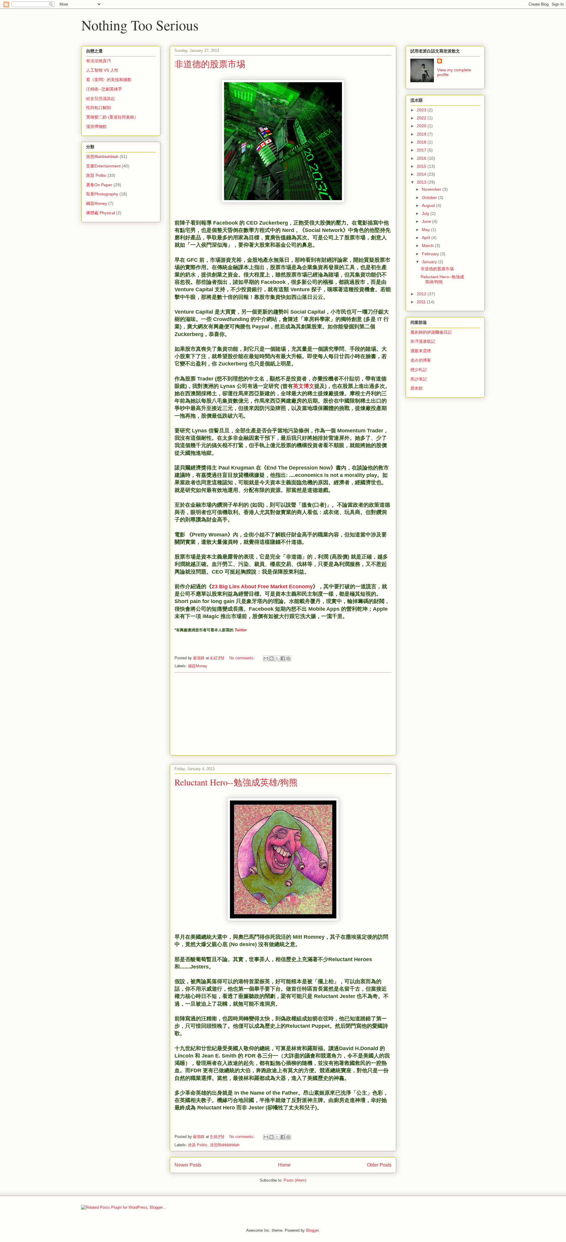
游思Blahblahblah (224, 1145)
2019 (422, 134)
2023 (422, 110)
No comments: (242, 658)
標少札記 (418, 369)
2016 (422, 158)
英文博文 (303, 386)
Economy (301, 586)
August (429, 205)
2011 (422, 301)
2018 (422, 142)
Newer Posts (188, 1164)
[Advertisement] (283, 714)
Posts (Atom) (295, 1180)
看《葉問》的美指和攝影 (108, 79)
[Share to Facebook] (283, 658)
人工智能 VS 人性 (102, 70)
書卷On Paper (99, 184)
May (426, 229)
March (428, 245)
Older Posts (379, 1164)
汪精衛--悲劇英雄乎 (104, 89)
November (432, 189)
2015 (422, 166)
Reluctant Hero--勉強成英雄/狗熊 (236, 782)
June (427, 221)
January (430, 261)
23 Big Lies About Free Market (249, 586)
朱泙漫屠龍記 (422, 341)
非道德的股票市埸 (210, 64)
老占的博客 (420, 360)
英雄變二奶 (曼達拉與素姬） (112, 117)
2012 (422, 293)
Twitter (241, 630)
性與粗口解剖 (98, 107)
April (426, 237)
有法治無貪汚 (98, 60)
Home (284, 1164)
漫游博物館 (96, 126)
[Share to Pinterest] (288, 658)
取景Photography (102, 194)
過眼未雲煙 (420, 350)
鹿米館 (416, 388)
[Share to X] (277, 658)
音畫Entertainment (103, 166)
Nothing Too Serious (140, 24)
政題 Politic (198, 1145)
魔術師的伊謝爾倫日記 (431, 332)
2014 (422, 174)
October (430, 197)
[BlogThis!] (271, 658)
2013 (422, 182)
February (431, 253)
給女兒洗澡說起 (100, 98)
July (426, 213)
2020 (422, 125)
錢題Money (197, 666)
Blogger (312, 1230)
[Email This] (266, 658)
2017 (422, 150)
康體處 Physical (100, 212)
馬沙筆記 (418, 379)
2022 (422, 118)
